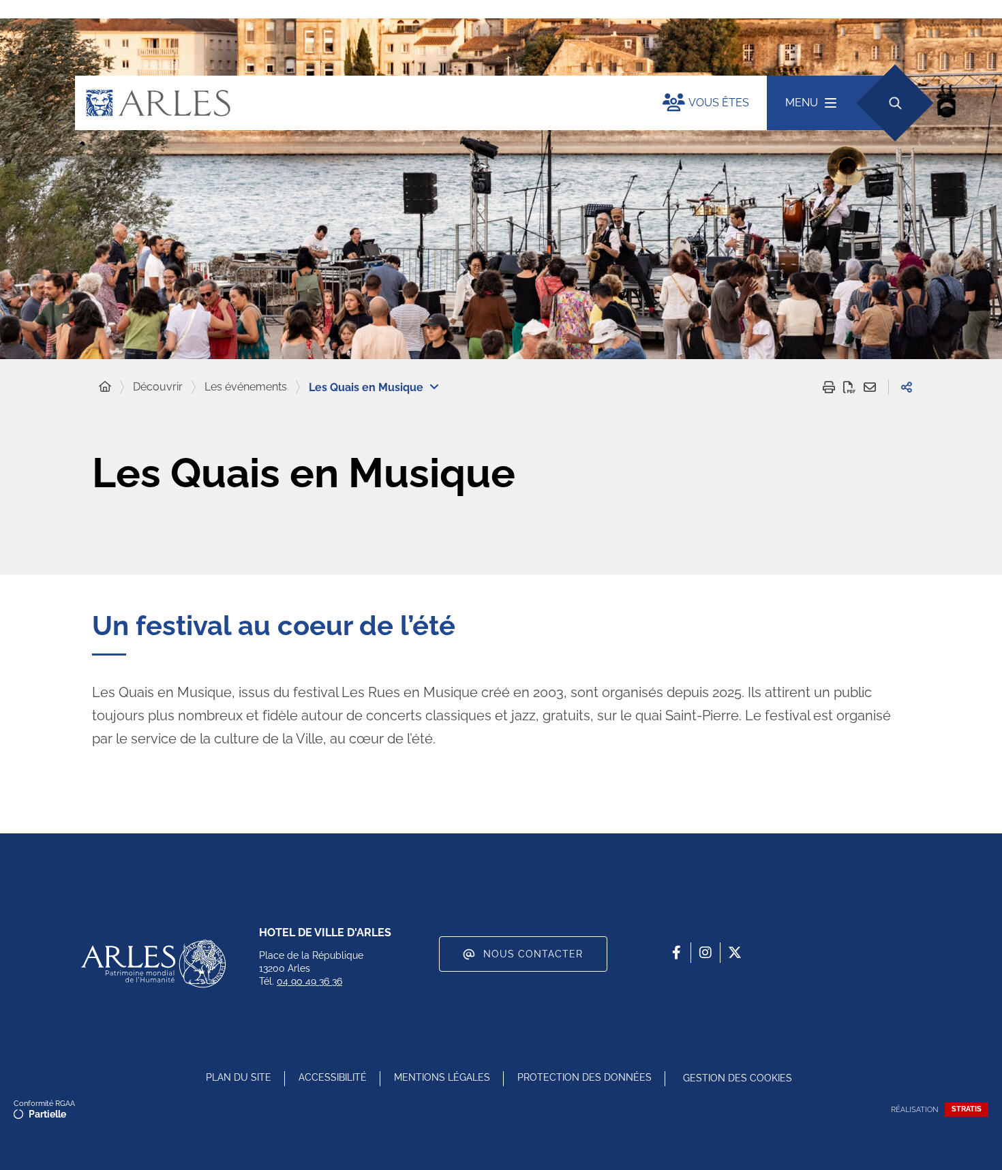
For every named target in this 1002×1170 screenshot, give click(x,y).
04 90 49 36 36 (309, 981)
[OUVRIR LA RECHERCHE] (894, 102)
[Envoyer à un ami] (870, 387)
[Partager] (906, 387)
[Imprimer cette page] (829, 387)
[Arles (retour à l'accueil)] (355, 103)
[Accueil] (105, 387)
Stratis (967, 1109)
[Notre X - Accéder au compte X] (735, 952)
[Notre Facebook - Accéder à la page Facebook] (676, 952)
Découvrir (158, 386)
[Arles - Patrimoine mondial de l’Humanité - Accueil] (153, 963)
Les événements (245, 386)
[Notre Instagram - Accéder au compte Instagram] (705, 952)
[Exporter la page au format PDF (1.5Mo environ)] (849, 387)
